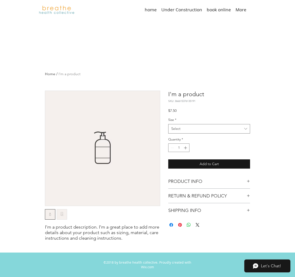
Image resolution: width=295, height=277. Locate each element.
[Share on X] (197, 225)
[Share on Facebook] (171, 225)
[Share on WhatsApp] (189, 225)
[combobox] (209, 129)
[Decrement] (172, 148)
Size (172, 120)
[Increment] (186, 148)
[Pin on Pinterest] (180, 225)
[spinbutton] (179, 148)
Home (50, 74)
